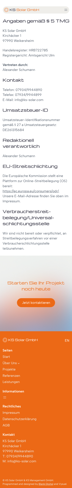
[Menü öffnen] (66, 10)
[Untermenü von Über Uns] (19, 363)
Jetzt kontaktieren (36, 302)
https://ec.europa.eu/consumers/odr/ (31, 191)
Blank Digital (46, 484)
